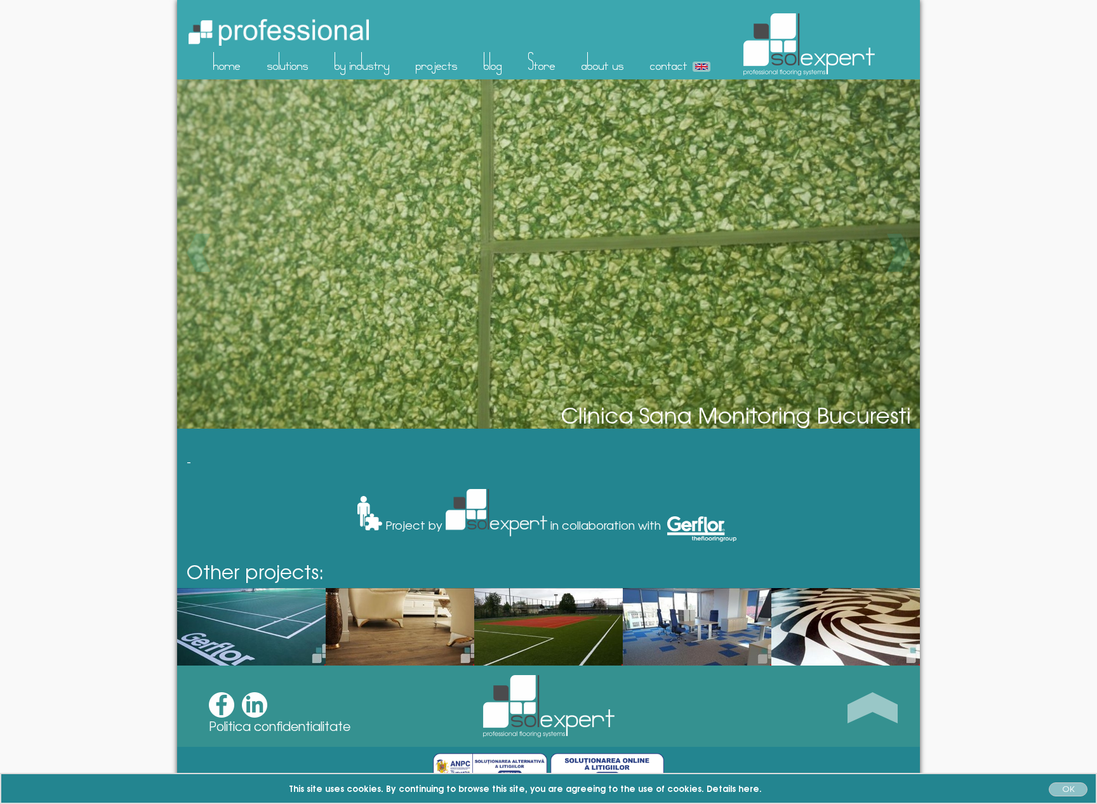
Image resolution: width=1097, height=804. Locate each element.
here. (750, 788)
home (227, 61)
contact (669, 61)
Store (541, 61)
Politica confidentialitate (279, 726)
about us (603, 61)
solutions (288, 61)
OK (1068, 788)
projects (437, 61)
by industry (362, 61)
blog (493, 61)
